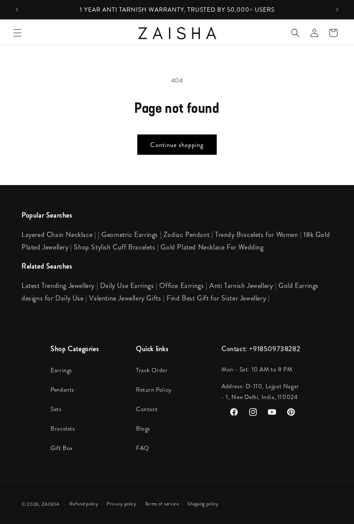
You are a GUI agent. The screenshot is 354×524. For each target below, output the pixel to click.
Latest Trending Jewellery (58, 286)
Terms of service (162, 503)
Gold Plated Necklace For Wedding (212, 247)
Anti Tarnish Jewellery (242, 286)
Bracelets (63, 428)
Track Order (152, 370)
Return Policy (154, 389)
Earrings (61, 370)
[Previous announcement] (16, 9)
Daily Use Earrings (127, 286)
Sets (56, 409)
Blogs (143, 428)
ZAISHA (51, 504)
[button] (17, 32)
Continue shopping (177, 145)
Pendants (62, 389)
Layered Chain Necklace (57, 235)
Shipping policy (202, 503)
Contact (147, 409)
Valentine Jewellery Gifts (126, 298)
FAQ (142, 448)
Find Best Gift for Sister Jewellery (217, 298)
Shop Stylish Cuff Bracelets (114, 247)
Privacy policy (121, 503)
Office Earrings (181, 286)
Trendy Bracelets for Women (256, 235)
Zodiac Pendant (186, 235)
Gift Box (62, 448)
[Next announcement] (337, 9)
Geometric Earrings (129, 235)
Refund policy (84, 503)
